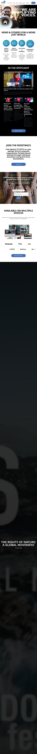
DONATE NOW (18, 164)
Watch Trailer (19, 548)
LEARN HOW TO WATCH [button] (18, 255)
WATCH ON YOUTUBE (18, 130)
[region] (18, 16)
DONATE (33, 2)
